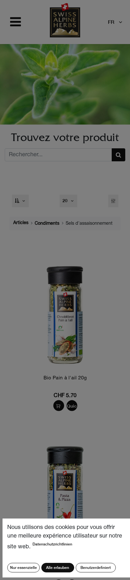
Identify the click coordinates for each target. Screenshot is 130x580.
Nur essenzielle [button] (23, 567)
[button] (20, 201)
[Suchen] (118, 154)
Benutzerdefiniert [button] (95, 567)
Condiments (47, 224)
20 (65, 200)
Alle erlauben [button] (57, 567)
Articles (20, 223)
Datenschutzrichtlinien (52, 544)
